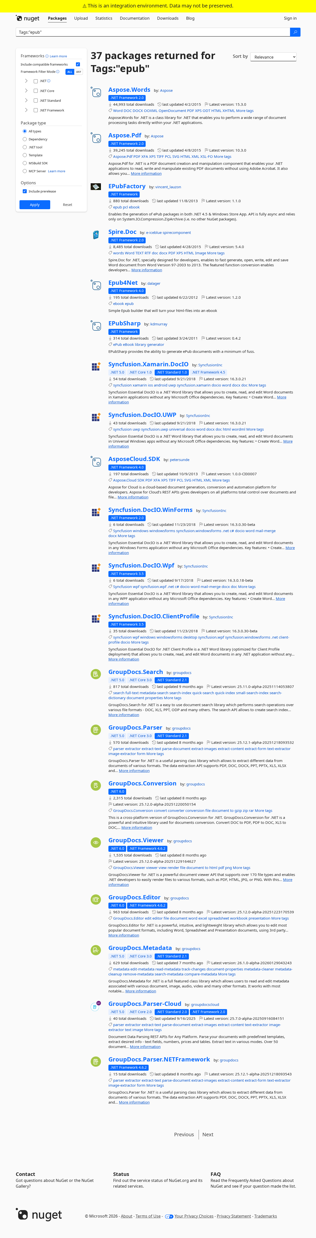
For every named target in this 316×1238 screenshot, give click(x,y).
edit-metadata (142, 968)
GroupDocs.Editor (134, 897)
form (141, 753)
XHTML (229, 110)
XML (195, 156)
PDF (190, 110)
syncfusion (122, 384)
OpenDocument (172, 110)
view (163, 867)
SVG (175, 156)
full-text (132, 692)
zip (245, 810)
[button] (47, 56)
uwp (172, 384)
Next (207, 1134)
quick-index (225, 692)
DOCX (138, 110)
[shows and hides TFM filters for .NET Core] (26, 91)
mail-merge (266, 530)
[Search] (295, 32)
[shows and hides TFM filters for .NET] (26, 81)
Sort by (240, 56)
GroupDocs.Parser (135, 727)
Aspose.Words (129, 89)
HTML (216, 110)
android (160, 384)
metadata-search (154, 692)
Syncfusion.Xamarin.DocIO (148, 364)
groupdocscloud (205, 1004)
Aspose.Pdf (124, 135)
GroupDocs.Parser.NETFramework (159, 1059)
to (232, 810)
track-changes (194, 968)
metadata (121, 968)
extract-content (231, 748)
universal (177, 429)
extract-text (151, 748)
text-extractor (279, 748)
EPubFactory (127, 186)
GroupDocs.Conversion (142, 783)
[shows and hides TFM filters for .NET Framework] (26, 110)
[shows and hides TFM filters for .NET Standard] (26, 100)
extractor (133, 748)
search (118, 692)
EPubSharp (124, 323)
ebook (134, 206)
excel (202, 918)
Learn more (58, 56)
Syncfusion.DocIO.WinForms (150, 509)
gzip (238, 810)
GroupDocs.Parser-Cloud (144, 1003)
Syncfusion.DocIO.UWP (142, 414)
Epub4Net (123, 282)
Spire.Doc (122, 231)
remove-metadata (138, 973)
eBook (128, 344)
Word (118, 110)
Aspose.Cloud (124, 479)
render (173, 867)
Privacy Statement (234, 1216)
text (128, 1029)
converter (176, 810)
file (208, 810)
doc (155, 252)
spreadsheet (218, 918)
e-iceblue (154, 232)
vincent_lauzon (168, 186)
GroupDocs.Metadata (140, 948)
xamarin (140, 384)
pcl (125, 206)
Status (121, 1174)
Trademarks (265, 1216)
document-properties (225, 968)
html (227, 429)
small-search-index (252, 692)
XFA (144, 156)
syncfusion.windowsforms (198, 530)
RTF (148, 252)
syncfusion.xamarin (194, 384)
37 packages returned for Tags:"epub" (153, 62)
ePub (117, 344)
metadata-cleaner (259, 968)
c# (232, 530)
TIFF (160, 156)
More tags (245, 110)
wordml (238, 429)
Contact (25, 1174)
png (228, 867)
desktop (190, 637)
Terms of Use (148, 1216)
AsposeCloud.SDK (134, 459)
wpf (136, 586)
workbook (239, 918)
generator (155, 344)
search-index (180, 692)
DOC (128, 110)
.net (225, 530)
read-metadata (168, 968)
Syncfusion (122, 530)
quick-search (203, 692)
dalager (153, 283)
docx (163, 252)
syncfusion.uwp (154, 429)
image (137, 1029)
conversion (194, 810)
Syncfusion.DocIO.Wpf (141, 565)
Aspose (166, 90)
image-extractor (122, 753)
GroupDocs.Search (135, 671)
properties (154, 697)
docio (216, 384)
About (126, 1216)
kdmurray (158, 323)
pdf (221, 867)
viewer (152, 867)
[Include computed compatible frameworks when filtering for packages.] (78, 64)
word (226, 384)
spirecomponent (177, 232)
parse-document (176, 748)
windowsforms (162, 530)
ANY (78, 72)
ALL (69, 72)
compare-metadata (200, 973)
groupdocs (182, 672)
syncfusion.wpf (153, 586)
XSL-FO (206, 156)
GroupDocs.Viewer (136, 840)
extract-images (204, 748)
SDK (140, 479)
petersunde (179, 459)
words (118, 252)
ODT (206, 110)
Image (200, 252)
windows (140, 530)
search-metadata (169, 973)
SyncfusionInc (210, 364)
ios (150, 384)
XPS (198, 110)
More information (146, 173)
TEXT (139, 252)
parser (118, 748)
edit (148, 918)
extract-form (255, 748)
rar (251, 810)
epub (117, 206)
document (135, 697)
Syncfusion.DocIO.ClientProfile (153, 616)
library (140, 344)
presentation (259, 918)
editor (157, 918)
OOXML (151, 110)
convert (160, 810)
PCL (168, 156)
